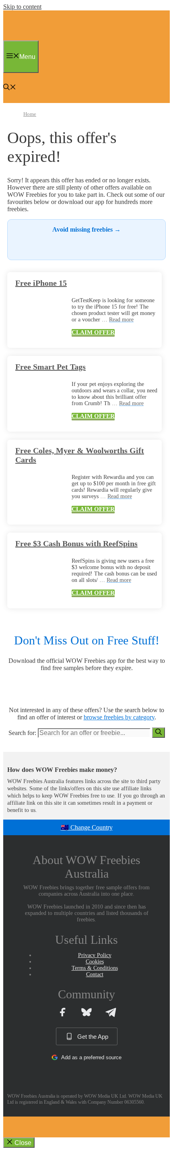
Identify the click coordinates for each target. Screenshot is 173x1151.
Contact (94, 974)
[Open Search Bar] (9, 88)
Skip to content (22, 6)
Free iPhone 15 (41, 283)
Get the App (92, 1036)
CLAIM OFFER (93, 332)
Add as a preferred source (91, 1057)
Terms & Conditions (95, 968)
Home (29, 114)
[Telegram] (110, 1012)
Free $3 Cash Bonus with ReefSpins (76, 543)
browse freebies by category (119, 717)
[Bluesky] (86, 1012)
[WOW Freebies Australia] (22, 38)
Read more (121, 320)
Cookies (95, 962)
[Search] (158, 732)
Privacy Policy (94, 955)
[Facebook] (62, 1012)
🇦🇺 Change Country (87, 827)
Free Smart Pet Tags (50, 366)
